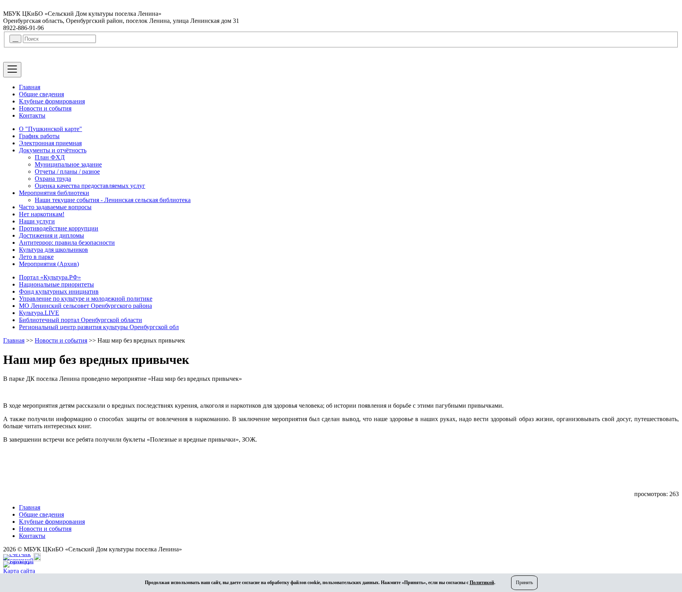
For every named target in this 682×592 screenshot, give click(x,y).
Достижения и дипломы (51, 235)
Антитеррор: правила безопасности (67, 242)
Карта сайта (19, 571)
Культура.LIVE (39, 312)
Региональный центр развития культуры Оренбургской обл (99, 327)
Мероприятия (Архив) (49, 263)
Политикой (482, 582)
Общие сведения (41, 94)
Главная (29, 87)
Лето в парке (36, 256)
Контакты (32, 115)
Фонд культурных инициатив (59, 291)
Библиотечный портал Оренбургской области (80, 320)
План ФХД (50, 157)
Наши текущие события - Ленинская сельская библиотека (113, 200)
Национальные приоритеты (56, 284)
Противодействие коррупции (58, 228)
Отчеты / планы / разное (67, 171)
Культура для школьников (53, 249)
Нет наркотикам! (41, 214)
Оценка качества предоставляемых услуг (90, 185)
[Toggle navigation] (12, 69)
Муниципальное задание (68, 164)
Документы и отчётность (52, 150)
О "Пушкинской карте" (50, 129)
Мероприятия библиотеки (54, 192)
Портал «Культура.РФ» (50, 277)
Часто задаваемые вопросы (55, 207)
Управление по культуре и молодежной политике (85, 298)
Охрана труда (53, 178)
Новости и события (45, 108)
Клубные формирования (52, 101)
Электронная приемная (50, 143)
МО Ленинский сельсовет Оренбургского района (85, 305)
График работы (39, 136)
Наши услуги (37, 221)
